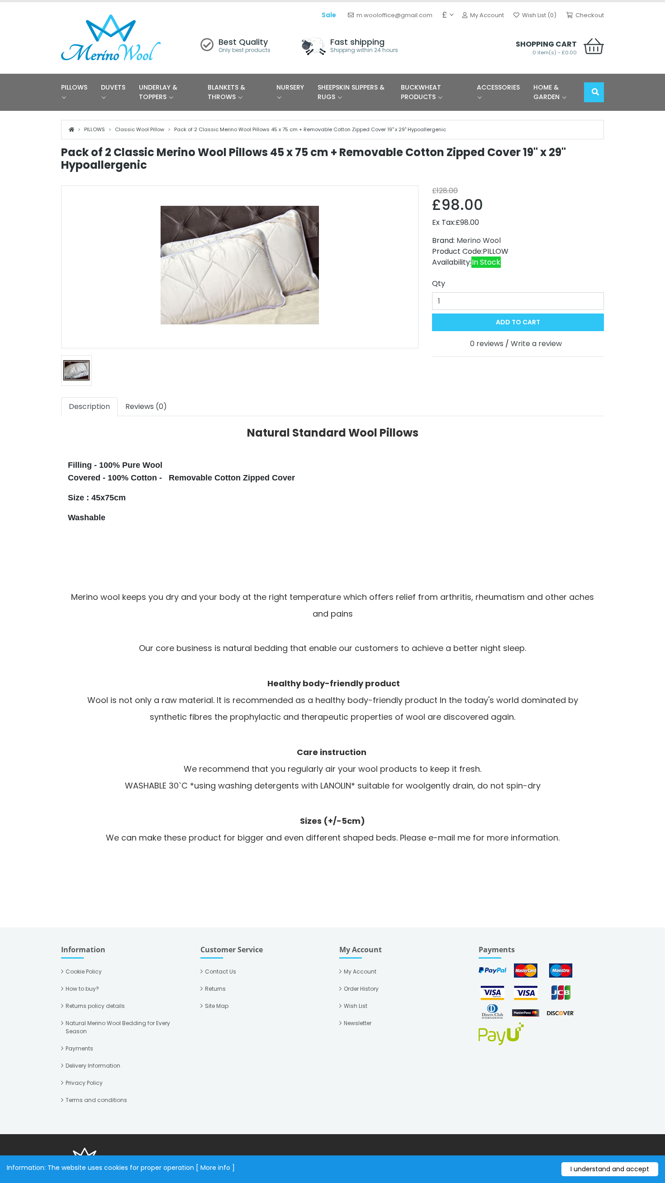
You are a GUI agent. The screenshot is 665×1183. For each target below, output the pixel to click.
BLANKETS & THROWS (226, 92)
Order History (361, 989)
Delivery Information (93, 1065)
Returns (215, 989)
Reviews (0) (146, 406)
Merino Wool (478, 240)
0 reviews (487, 343)
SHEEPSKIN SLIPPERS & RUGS (351, 92)
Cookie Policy (84, 971)
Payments (79, 1048)
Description (89, 406)
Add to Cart (518, 322)
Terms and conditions (96, 1100)
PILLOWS (74, 87)
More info (215, 1167)
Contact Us (220, 971)
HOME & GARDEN (547, 92)
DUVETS (113, 87)
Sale (329, 14)
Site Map (216, 1006)
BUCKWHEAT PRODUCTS (421, 92)
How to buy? (82, 989)
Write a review (536, 343)
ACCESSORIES (498, 87)
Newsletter (357, 1023)
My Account (360, 971)
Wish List (355, 1006)
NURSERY (290, 87)
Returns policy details (95, 1006)
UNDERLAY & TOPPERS (158, 92)
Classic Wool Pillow (139, 129)
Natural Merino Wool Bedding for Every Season (118, 1027)
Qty (438, 283)
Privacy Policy (84, 1083)
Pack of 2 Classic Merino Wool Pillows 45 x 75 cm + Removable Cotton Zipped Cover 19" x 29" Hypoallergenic (310, 129)
